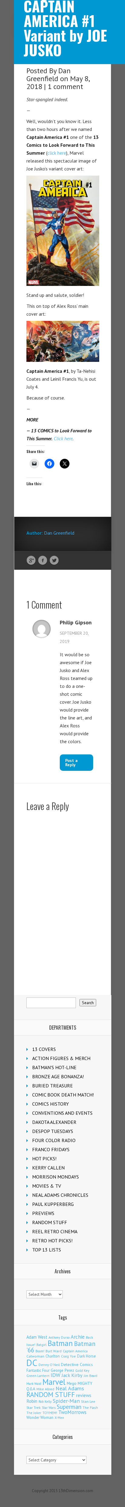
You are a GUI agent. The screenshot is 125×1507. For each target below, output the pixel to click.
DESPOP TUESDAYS (52, 1131)
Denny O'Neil (49, 1364)
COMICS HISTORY (50, 1104)
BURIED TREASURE (52, 1086)
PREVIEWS (43, 1213)
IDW (55, 1374)
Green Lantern (37, 1375)
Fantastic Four (37, 1370)
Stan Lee (88, 1401)
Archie (78, 1337)
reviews (83, 1395)
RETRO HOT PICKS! (52, 1241)
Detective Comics (77, 1364)
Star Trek (33, 1407)
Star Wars (49, 1408)
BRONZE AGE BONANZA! (58, 1076)
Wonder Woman (39, 1417)
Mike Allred (45, 1389)
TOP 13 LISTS (46, 1250)
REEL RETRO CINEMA (54, 1231)
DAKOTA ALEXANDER (54, 1122)
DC (31, 1362)
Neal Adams (70, 1388)
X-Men (59, 1418)
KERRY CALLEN (48, 1168)
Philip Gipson (76, 622)
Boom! (39, 1351)
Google (31, 560)
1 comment (65, 86)
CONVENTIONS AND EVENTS (62, 1113)
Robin (31, 1401)
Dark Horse (86, 1356)
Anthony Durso (59, 1337)
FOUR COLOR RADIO (54, 1140)
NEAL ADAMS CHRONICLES (60, 1195)
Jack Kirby (72, 1375)
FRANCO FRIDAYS (50, 1149)
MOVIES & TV (46, 1186)
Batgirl (41, 1344)
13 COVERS (44, 1049)
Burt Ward (54, 1351)
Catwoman (35, 1356)
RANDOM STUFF (49, 1222)
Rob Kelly (45, 1401)
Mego (71, 1383)
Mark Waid (33, 1384)
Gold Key (82, 1370)
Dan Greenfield (48, 74)
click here (56, 153)
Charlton (53, 1356)
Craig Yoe (68, 1356)
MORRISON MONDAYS (55, 1177)
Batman (60, 1343)
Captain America (75, 1351)
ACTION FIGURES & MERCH (61, 1058)
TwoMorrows (72, 1412)
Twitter (54, 560)
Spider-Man (66, 1400)
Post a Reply (71, 762)
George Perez (62, 1370)
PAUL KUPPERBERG (53, 1204)
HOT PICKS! (44, 1158)
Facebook (42, 560)
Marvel (54, 1382)
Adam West (36, 1337)
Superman (69, 1406)
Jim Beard (90, 1376)
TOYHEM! (49, 1412)
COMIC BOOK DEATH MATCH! (63, 1095)
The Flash (90, 1407)
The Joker (33, 1413)
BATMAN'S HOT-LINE (54, 1067)
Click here (63, 438)
